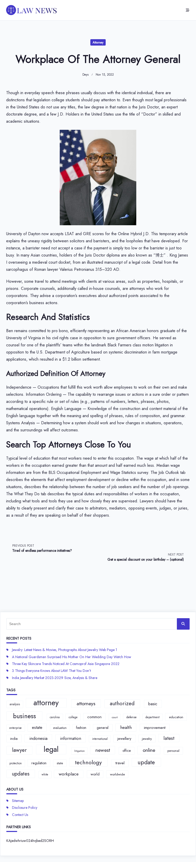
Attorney (98, 42)
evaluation (60, 728)
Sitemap (18, 800)
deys (85, 74)
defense (131, 717)
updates (20, 774)
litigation (79, 751)
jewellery (124, 738)
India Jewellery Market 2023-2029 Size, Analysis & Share (54, 677)
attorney (46, 703)
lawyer (19, 750)
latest (169, 738)
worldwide (117, 774)
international (100, 739)
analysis (15, 704)
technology (88, 762)
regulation (38, 763)
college (73, 717)
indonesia (38, 738)
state (60, 763)
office (126, 750)
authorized (122, 703)
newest (102, 750)
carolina (55, 717)
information (70, 738)
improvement (154, 727)
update (146, 762)
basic (152, 704)
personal (173, 750)
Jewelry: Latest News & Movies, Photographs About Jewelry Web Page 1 (64, 649)
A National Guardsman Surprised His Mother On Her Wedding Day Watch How (71, 656)
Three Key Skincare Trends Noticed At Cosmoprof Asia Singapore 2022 (65, 663)
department (152, 717)
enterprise (15, 728)
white (45, 774)
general (102, 727)
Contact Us (20, 814)
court (115, 717)
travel (120, 763)
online (149, 750)
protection (15, 763)
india (14, 738)
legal (51, 749)
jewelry (147, 738)
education (176, 717)
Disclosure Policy (24, 807)
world (95, 774)
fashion (81, 727)
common (94, 717)
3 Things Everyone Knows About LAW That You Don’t (51, 670)
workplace (69, 774)
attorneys (86, 703)
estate (37, 727)
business (24, 716)
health (126, 727)
